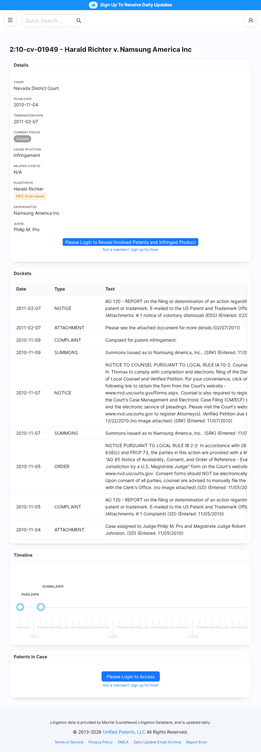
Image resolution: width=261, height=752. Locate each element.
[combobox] (50, 20)
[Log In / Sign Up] (250, 20)
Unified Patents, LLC (124, 732)
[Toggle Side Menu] (10, 20)
